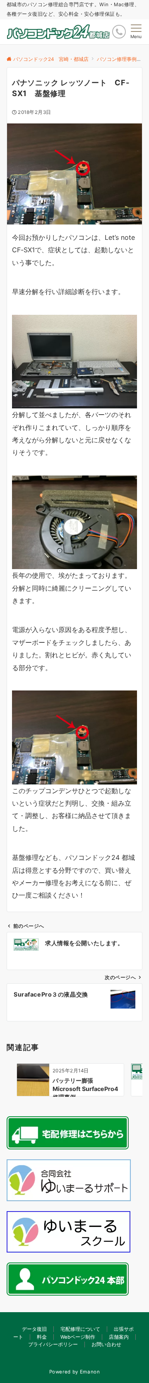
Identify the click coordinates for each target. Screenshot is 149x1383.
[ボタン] (119, 32)
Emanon (90, 1372)
